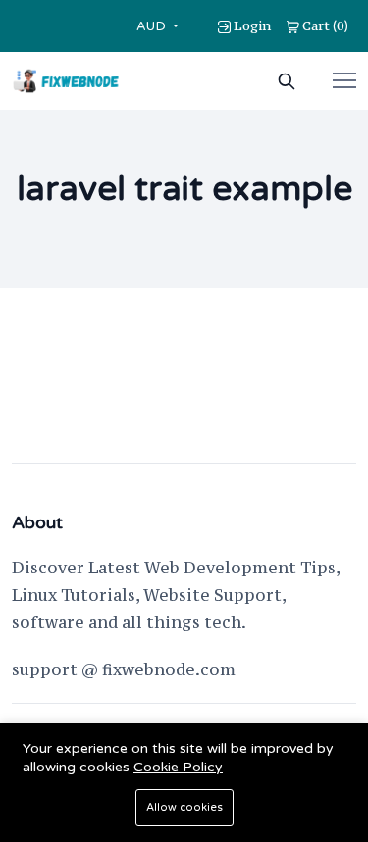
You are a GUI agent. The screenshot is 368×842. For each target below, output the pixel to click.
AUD (153, 26)
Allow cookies (184, 807)
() (325, 25)
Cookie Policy (178, 767)
